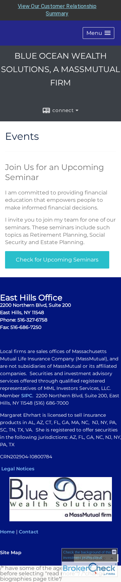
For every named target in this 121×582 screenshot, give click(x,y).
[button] (98, 33)
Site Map (11, 552)
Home (7, 532)
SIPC (26, 396)
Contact (28, 532)
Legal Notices (17, 469)
